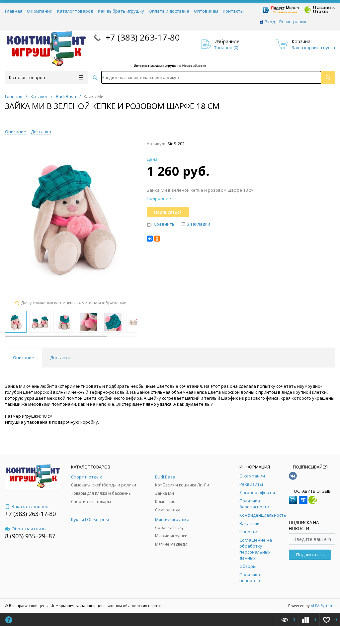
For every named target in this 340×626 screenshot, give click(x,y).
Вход (270, 22)
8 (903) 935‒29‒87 (30, 536)
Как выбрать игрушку (121, 11)
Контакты (233, 11)
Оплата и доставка (169, 11)
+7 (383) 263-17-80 (141, 37)
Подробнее (159, 198)
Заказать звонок (30, 506)
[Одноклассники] (157, 239)
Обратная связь (29, 529)
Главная (13, 11)
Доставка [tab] (60, 358)
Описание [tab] (23, 358)
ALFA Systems (323, 605)
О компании (39, 11)
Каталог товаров (75, 11)
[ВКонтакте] (150, 239)
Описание (15, 132)
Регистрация (292, 22)
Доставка (41, 132)
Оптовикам (206, 11)
